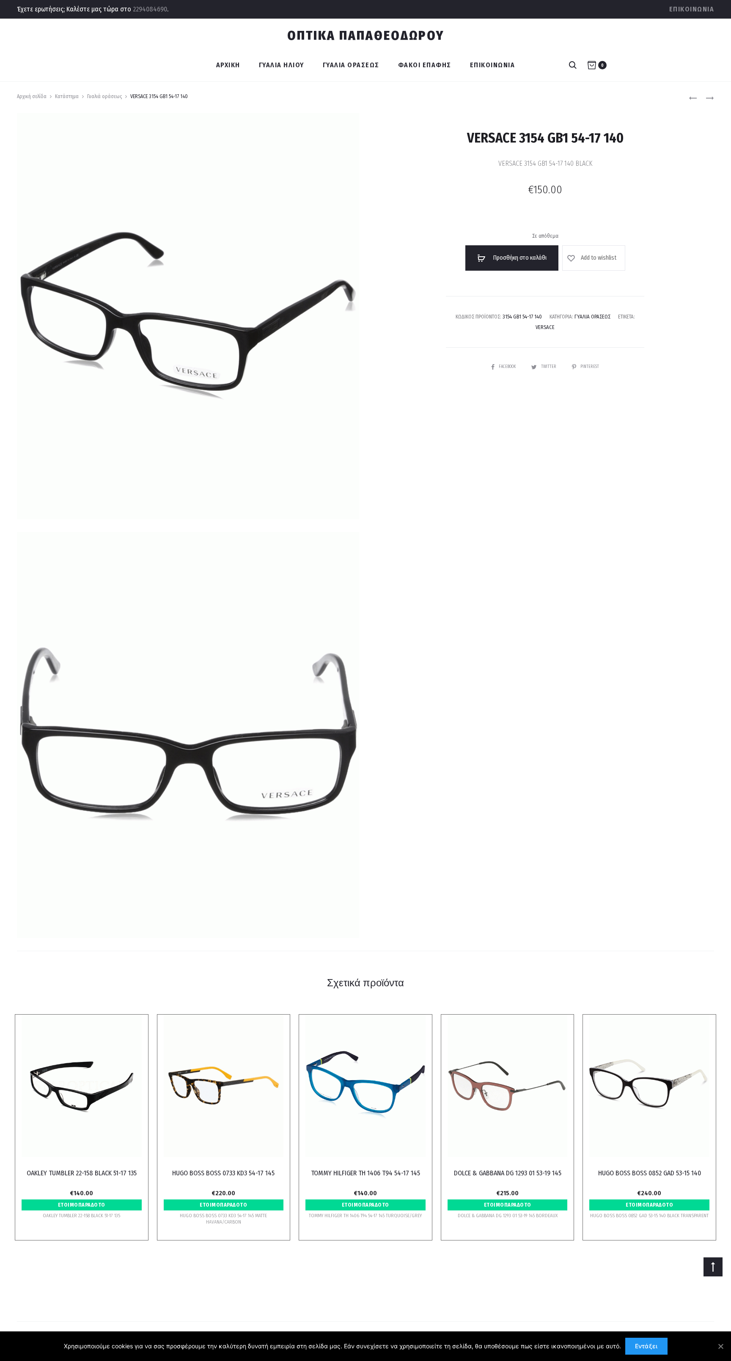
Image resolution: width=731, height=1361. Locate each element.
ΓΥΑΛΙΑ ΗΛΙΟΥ (281, 65)
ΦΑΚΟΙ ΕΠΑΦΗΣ (424, 65)
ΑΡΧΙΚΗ (228, 65)
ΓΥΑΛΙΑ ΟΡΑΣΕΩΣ (351, 65)
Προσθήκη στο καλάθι (519, 257)
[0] (592, 65)
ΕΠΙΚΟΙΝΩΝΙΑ (492, 65)
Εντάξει (646, 1346)
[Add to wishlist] (131, 1025)
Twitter (549, 366)
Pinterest (589, 366)
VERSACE (545, 327)
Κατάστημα (67, 96)
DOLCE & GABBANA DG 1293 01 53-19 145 (507, 1173)
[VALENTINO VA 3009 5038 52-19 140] (693, 98)
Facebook (508, 366)
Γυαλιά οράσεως (104, 96)
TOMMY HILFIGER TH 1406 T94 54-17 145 (365, 1173)
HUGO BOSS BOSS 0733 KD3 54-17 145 (223, 1173)
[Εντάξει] (720, 1346)
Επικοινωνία (692, 9)
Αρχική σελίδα (32, 96)
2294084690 (150, 9)
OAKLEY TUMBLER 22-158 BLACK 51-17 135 (82, 1173)
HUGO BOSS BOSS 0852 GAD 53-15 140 (649, 1173)
